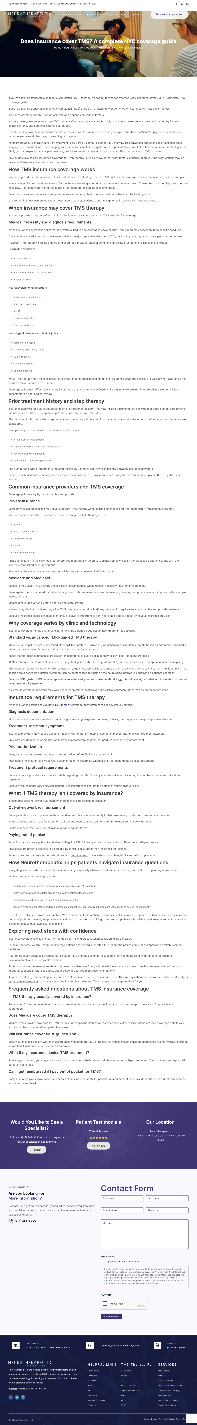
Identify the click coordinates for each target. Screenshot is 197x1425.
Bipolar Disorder (128, 1385)
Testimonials (93, 1395)
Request (36, 1149)
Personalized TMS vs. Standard (171, 1385)
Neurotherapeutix (22, 662)
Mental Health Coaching (168, 1400)
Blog (123, 14)
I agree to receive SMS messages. (123, 1261)
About (65, 14)
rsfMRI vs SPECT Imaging (169, 1390)
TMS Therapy (164, 1371)
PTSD (123, 1405)
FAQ (89, 1390)
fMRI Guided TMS (165, 1380)
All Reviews (98, 1145)
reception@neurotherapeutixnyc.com (120, 1345)
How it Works (93, 1371)
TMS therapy (62, 704)
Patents (154, 1419)
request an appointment (23, 981)
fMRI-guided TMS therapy (86, 662)
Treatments (92, 1380)
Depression (126, 1371)
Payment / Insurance (96, 1400)
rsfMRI (161, 1376)
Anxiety (124, 1376)
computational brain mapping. (165, 662)
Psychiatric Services (167, 1405)
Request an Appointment (169, 14)
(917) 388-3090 (40, 4)
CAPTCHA (106, 1295)
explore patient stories (80, 977)
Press (78, 14)
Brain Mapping (164, 1395)
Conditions (93, 14)
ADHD (124, 1395)
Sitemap (147, 1419)
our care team (79, 855)
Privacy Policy (182, 1419)
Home (57, 47)
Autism (124, 1400)
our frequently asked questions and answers (132, 977)
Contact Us (138, 14)
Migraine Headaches (130, 1390)
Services (110, 14)
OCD (123, 1380)
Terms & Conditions (167, 1419)
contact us (167, 977)
